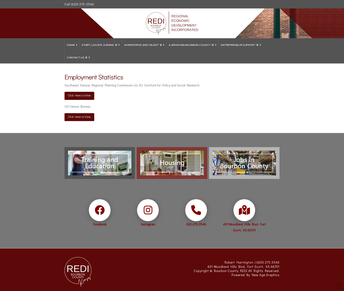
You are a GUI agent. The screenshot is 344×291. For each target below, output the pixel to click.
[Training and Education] (99, 161)
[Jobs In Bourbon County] (244, 161)
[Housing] (172, 161)
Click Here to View (79, 95)
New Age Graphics (266, 275)
